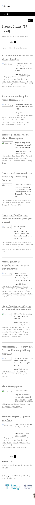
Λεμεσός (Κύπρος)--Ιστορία (16, 404)
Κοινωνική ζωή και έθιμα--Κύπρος (13, 334)
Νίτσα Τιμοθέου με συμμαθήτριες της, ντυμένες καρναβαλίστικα (15, 265)
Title (10, 48)
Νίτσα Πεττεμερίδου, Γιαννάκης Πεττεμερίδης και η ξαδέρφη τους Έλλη (17, 350)
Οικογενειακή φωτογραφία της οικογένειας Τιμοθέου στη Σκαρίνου (17, 176)
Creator (16, 48)
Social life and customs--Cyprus (18, 329)
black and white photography (16, 200)
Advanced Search (32, 20)
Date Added (23, 48)
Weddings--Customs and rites (17, 81)
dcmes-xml (10, 465)
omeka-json (22, 465)
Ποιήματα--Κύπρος (20, 161)
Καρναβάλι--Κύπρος (8, 293)
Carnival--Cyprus (17, 286)
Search (29, 20)
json (16, 465)
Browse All (5, 37)
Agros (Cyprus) (24, 433)
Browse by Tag (14, 37)
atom (3, 465)
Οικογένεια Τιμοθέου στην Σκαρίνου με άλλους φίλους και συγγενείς (17, 218)
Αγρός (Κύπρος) (7, 445)
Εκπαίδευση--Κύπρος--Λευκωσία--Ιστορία (15, 122)
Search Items (24, 37)
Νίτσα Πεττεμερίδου (12, 386)
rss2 (6, 467)
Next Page (15, 42)
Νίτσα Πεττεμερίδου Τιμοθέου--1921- (14, 86)
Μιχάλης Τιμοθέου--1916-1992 (22, 84)
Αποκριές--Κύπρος (24, 291)
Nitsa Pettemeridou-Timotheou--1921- (17, 401)
